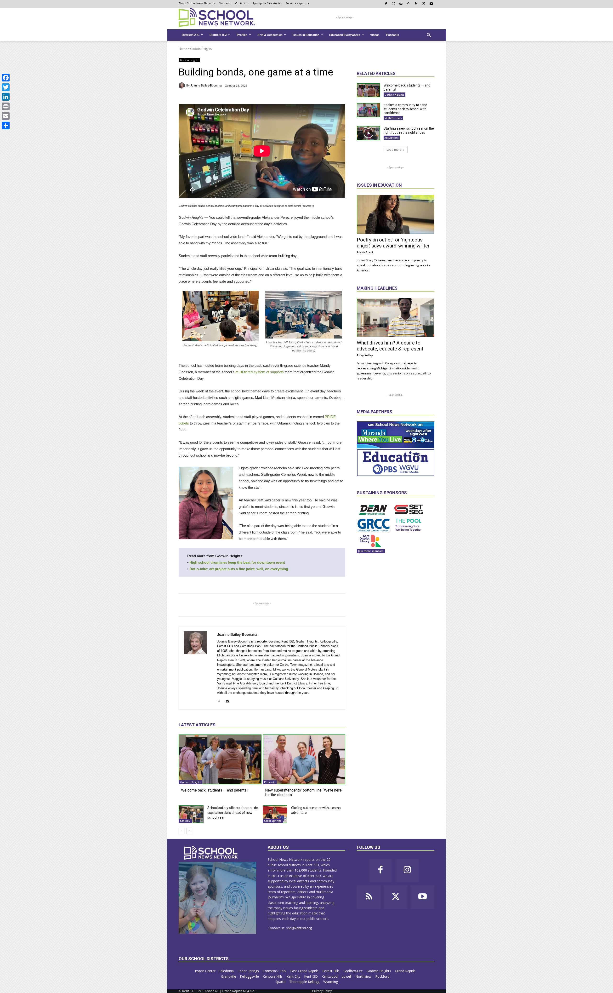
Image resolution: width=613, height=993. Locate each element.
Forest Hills (331, 971)
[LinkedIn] (6, 97)
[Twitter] (6, 87)
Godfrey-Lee (353, 971)
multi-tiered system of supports (259, 372)
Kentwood (330, 976)
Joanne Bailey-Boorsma (206, 85)
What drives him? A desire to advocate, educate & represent (390, 346)
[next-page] (189, 831)
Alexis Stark (365, 252)
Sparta (280, 981)
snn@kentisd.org (299, 928)
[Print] (6, 106)
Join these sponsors (370, 551)
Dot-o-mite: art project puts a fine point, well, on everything (238, 569)
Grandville (229, 976)
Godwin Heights (201, 49)
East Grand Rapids (304, 971)
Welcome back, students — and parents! (214, 790)
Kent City (293, 976)
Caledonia (226, 971)
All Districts (392, 137)
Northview (363, 976)
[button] (429, 35)
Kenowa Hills (273, 976)
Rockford (382, 976)
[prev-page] (182, 831)
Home (183, 49)
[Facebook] (6, 77)
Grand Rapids (405, 971)
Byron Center (205, 971)
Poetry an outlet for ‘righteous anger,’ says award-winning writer (393, 243)
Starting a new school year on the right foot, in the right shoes (409, 130)
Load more (394, 150)
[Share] (6, 125)
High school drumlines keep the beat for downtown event (237, 562)
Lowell (346, 976)
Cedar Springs (272, 820)
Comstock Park (275, 971)
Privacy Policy (322, 991)
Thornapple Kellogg (304, 981)
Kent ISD (185, 820)
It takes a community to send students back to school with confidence (405, 109)
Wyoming (330, 981)
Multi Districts (393, 118)
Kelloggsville (250, 976)
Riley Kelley (365, 355)
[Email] (6, 116)
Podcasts (269, 782)
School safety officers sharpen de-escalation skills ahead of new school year (233, 812)
